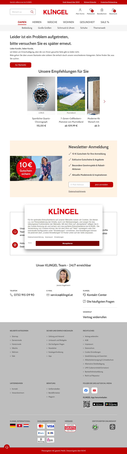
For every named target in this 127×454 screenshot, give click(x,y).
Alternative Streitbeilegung (94, 364)
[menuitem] (22, 22)
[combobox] (23, 12)
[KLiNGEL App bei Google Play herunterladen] (111, 404)
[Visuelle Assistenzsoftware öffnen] (111, 427)
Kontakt (15, 389)
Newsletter (52, 348)
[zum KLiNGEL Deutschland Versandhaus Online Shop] (13, 425)
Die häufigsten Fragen (100, 301)
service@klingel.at (61, 295)
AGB (86, 340)
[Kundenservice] (7, 447)
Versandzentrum (18, 393)
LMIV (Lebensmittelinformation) (97, 368)
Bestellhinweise (54, 393)
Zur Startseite (20, 65)
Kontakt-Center (97, 295)
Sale (13, 356)
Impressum (89, 344)
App (50, 356)
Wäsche (15, 348)
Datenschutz (89, 348)
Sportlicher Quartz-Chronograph (41, 120)
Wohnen (15, 352)
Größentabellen (54, 389)
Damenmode (17, 340)
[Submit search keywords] (32, 12)
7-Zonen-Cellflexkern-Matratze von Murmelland (71, 120)
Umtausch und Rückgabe (57, 340)
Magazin (51, 397)
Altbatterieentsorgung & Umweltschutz (99, 360)
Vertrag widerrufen (95, 317)
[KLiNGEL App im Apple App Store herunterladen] (98, 404)
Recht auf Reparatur (92, 376)
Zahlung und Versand (56, 336)
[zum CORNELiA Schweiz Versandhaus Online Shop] (19, 425)
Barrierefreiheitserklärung (94, 372)
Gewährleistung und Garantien (96, 356)
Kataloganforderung (55, 352)
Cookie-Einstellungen (93, 352)
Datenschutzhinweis (77, 191)
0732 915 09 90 (24, 295)
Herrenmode (16, 344)
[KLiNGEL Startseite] (56, 11)
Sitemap (15, 336)
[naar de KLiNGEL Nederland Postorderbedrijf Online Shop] (26, 425)
